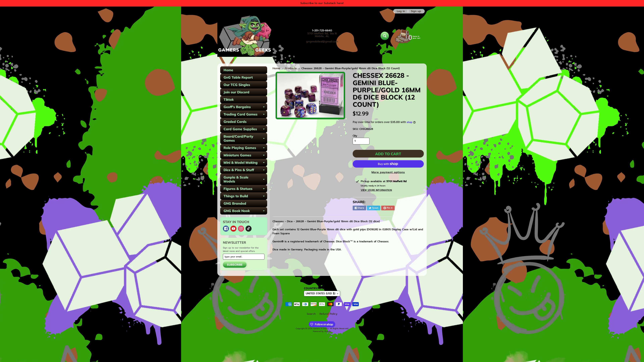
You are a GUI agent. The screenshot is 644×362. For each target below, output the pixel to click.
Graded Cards (235, 121)
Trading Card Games (245, 115)
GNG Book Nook (245, 212)
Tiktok (229, 99)
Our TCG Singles (237, 85)
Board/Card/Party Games (245, 138)
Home (228, 70)
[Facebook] (226, 229)
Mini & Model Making (245, 163)
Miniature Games (245, 156)
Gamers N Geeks (321, 328)
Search (311, 314)
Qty (355, 136)
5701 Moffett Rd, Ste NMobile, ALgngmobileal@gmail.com (322, 37)
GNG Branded (235, 203)
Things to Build (245, 197)
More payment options (388, 172)
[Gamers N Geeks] (244, 36)
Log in (401, 11)
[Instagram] (241, 229)
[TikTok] (249, 229)
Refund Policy (328, 314)
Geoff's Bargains (245, 108)
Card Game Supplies (245, 130)
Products (291, 68)
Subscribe (235, 264)
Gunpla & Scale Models (245, 179)
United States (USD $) (320, 293)
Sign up (416, 11)
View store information (376, 190)
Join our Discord (236, 92)
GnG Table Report (238, 77)
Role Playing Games (245, 149)
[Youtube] (233, 229)
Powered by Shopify (322, 331)
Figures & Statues (245, 189)
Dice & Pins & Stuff (245, 171)
